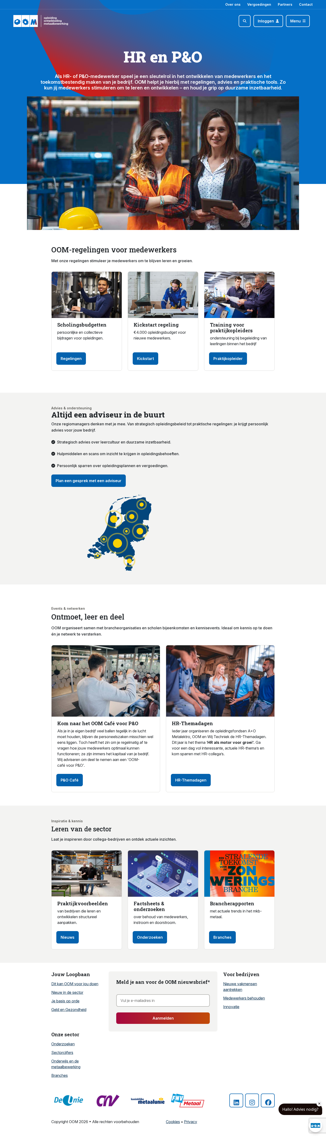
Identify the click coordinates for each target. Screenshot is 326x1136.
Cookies (173, 1121)
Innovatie (231, 1006)
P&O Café (70, 780)
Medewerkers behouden (244, 998)
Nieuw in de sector (67, 992)
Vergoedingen (259, 4)
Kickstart (145, 358)
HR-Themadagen (190, 780)
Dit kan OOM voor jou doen (74, 983)
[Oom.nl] (27, 21)
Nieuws (67, 937)
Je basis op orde (65, 1001)
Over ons (233, 4)
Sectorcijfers (62, 1052)
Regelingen (71, 358)
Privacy (190, 1121)
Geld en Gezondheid (68, 1009)
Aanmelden (163, 1018)
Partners (285, 4)
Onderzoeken (150, 937)
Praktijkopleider (228, 358)
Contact (306, 4)
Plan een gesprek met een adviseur (88, 480)
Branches (222, 937)
